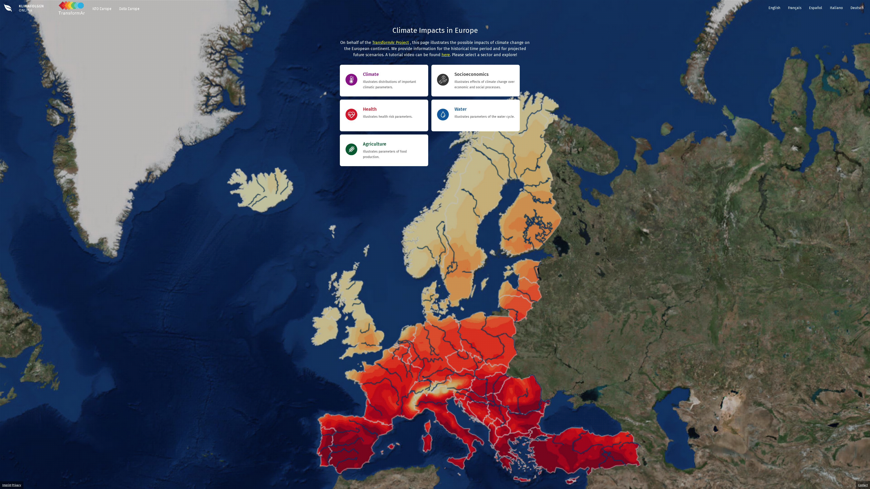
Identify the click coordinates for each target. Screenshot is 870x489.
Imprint (6, 485)
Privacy (16, 485)
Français (794, 8)
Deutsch (860, 8)
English (774, 8)
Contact (863, 485)
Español (815, 8)
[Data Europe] (129, 13)
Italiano (836, 8)
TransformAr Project (390, 42)
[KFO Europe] (101, 13)
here (446, 54)
